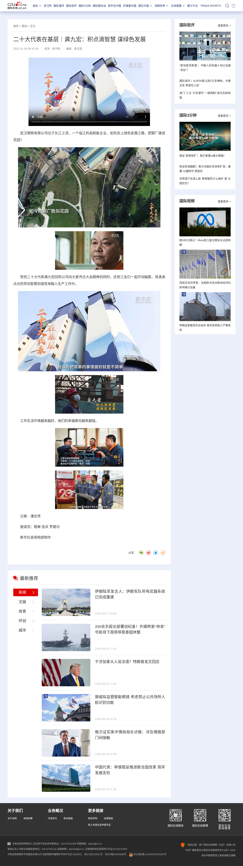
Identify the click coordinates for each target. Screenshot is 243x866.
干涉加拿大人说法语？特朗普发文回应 (127, 662)
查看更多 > (224, 25)
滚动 (24, 26)
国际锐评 (71, 5)
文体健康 (176, 5)
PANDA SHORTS (211, 5)
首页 (16, 26)
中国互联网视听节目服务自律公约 (25, 854)
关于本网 (12, 818)
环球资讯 (52, 818)
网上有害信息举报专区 (99, 825)
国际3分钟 (85, 5)
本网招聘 (27, 818)
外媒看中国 (129, 5)
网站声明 (92, 818)
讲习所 (48, 5)
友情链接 (108, 818)
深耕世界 (160, 5)
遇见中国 (143, 5)
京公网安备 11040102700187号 (149, 854)
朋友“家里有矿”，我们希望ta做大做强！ (202, 155)
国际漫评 (59, 5)
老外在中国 (114, 5)
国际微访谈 (99, 5)
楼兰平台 (192, 5)
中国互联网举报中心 (22, 843)
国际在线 (17, 5)
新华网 (56, 48)
